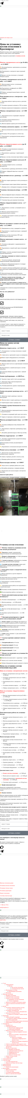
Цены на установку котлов (13, 1013)
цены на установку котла (15, 1009)
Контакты (8, 992)
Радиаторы (6, 1015)
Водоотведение (7, 1065)
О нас (4, 983)
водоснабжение (7, 1064)
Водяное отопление (11, 995)
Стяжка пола (9, 1057)
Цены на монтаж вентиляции (13, 1073)
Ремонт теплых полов (11, 1056)
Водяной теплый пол (14, 1049)
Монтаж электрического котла (10, 62)
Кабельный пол (13, 1053)
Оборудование (9, 984)
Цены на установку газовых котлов (18, 1014)
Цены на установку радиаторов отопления (17, 1021)
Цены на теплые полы (14, 1054)
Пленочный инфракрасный (16, 1027)
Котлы (10, 986)
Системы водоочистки (11, 1061)
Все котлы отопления (17, 987)
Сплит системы (10, 1071)
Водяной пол (9, 1025)
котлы (4, 1006)
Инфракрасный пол (14, 1052)
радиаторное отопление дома (13, 1022)
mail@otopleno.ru (4, 907)
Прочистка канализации (12, 1067)
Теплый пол (6, 1023)
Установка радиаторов (5, 890)
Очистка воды (6, 1060)
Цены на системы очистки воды (14, 1063)
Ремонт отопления (4, 893)
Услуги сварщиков (13, 1000)
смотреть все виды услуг (6, 37)
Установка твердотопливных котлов (15, 1007)
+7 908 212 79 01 (4, 0)
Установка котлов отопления (7, 885)
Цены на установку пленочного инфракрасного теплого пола (19, 1039)
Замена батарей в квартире (13, 1017)
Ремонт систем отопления (12, 998)
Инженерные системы (11, 990)
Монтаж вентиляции (11, 1069)
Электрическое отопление (12, 996)
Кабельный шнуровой (14, 1029)
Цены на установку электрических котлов (13, 671)
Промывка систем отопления (16, 999)
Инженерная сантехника (15, 991)
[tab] (4, 477)
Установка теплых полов (6, 888)
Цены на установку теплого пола (14, 1030)
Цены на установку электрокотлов (18, 1011)
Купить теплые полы (11, 1048)
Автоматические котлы (18, 988)
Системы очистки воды (6, 895)
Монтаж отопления (8, 994)
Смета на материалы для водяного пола (16, 1044)
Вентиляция (6, 1068)
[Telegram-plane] (2, 3)
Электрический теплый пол (16, 1050)
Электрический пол (11, 1026)
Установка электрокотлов (12, 1010)
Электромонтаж (7, 1058)
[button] (2, 497)
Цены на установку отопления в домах (16, 1002)
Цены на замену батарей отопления (18, 1018)
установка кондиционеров (12, 1072)
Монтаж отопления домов (6, 883)
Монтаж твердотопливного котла (11, 144)
